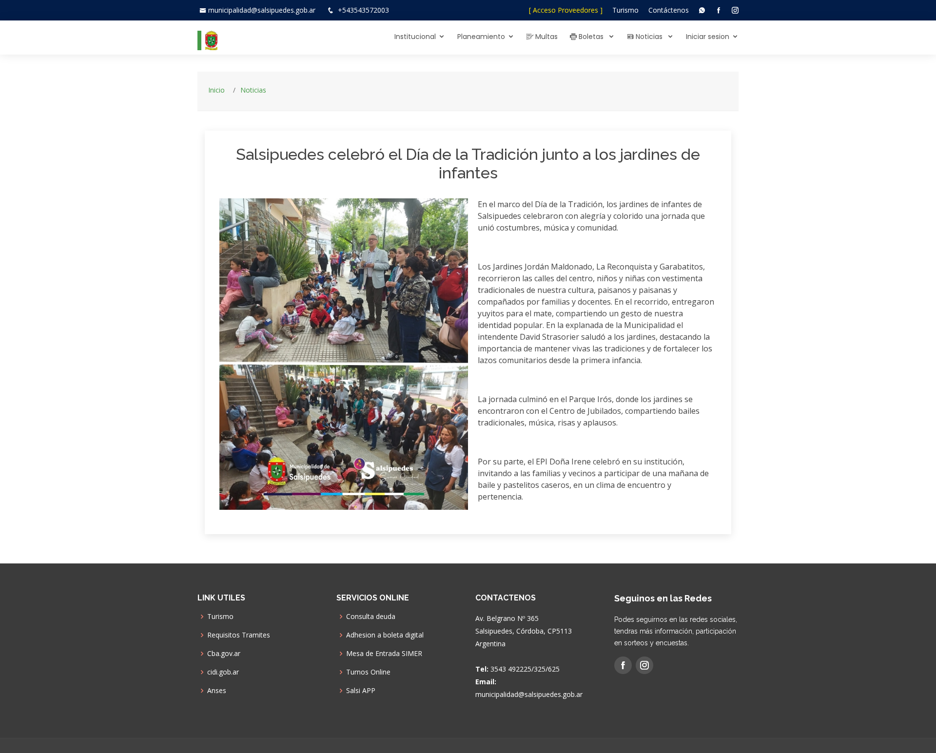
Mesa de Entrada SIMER (384, 653)
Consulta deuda (370, 616)
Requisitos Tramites (238, 635)
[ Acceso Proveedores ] (566, 10)
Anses (216, 690)
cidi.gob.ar (223, 672)
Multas (545, 36)
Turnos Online (368, 672)
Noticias (649, 36)
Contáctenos (668, 10)
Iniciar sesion (707, 36)
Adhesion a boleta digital (385, 635)
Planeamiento (481, 36)
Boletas (591, 36)
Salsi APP (360, 690)
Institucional (415, 36)
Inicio (216, 90)
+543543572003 (363, 10)
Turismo (625, 10)
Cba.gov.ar (223, 653)
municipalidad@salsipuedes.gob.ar (261, 10)
